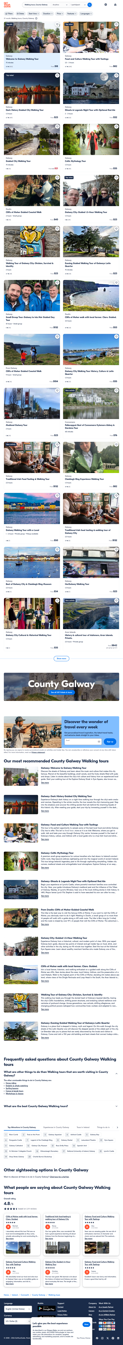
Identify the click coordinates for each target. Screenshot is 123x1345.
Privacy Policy (62, 1315)
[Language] (106, 4)
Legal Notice (62, 1311)
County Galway (38, 1295)
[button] (32, 46)
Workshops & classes (14, 1094)
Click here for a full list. (59, 1177)
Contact (60, 1307)
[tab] (22, 1127)
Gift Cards (92, 1322)
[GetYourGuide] (7, 4)
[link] (32, 46)
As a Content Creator (107, 1311)
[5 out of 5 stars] (22, 1223)
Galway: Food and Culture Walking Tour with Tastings (99, 1218)
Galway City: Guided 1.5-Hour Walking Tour (57, 1263)
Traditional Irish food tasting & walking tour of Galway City (58, 1218)
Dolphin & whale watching (17, 1086)
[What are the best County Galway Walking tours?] (116, 1106)
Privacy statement (38, 752)
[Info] (36, 18)
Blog (90, 1315)
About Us (92, 1307)
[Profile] (115, 5)
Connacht (25, 1295)
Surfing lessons (12, 1088)
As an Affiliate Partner (107, 1315)
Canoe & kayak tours (14, 1091)
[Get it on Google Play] (47, 1309)
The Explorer (92, 1327)
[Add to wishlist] (57, 24)
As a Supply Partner (106, 1307)
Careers (91, 1311)
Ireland (15, 1295)
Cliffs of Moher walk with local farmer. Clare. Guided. (22, 1218)
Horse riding (11, 1083)
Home (6, 1295)
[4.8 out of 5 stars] (11, 1208)
